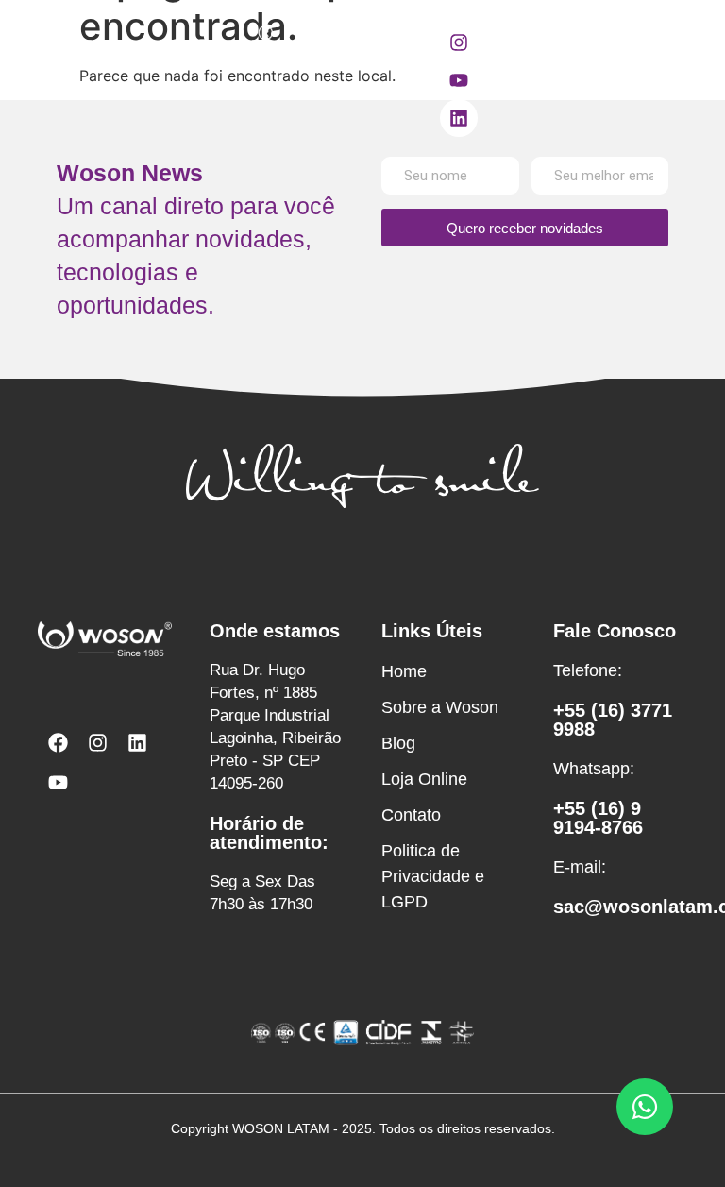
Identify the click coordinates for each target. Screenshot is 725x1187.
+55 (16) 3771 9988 (612, 719)
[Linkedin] (459, 118)
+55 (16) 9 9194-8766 (598, 818)
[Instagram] (459, 42)
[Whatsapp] (644, 1106)
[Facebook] (57, 742)
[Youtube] (459, 80)
